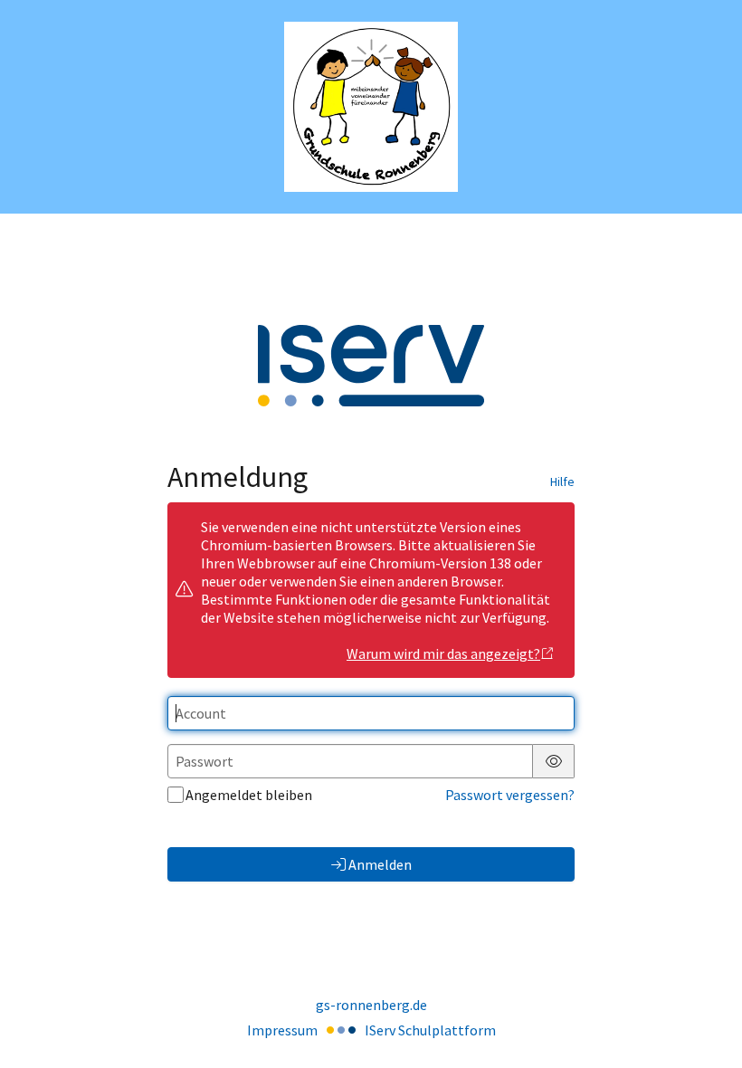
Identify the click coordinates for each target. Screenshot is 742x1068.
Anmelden (380, 864)
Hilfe (562, 481)
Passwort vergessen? (510, 795)
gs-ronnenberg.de (371, 1005)
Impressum (282, 1030)
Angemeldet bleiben (249, 795)
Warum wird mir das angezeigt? (443, 653)
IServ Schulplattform (430, 1030)
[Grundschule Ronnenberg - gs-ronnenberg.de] (371, 107)
